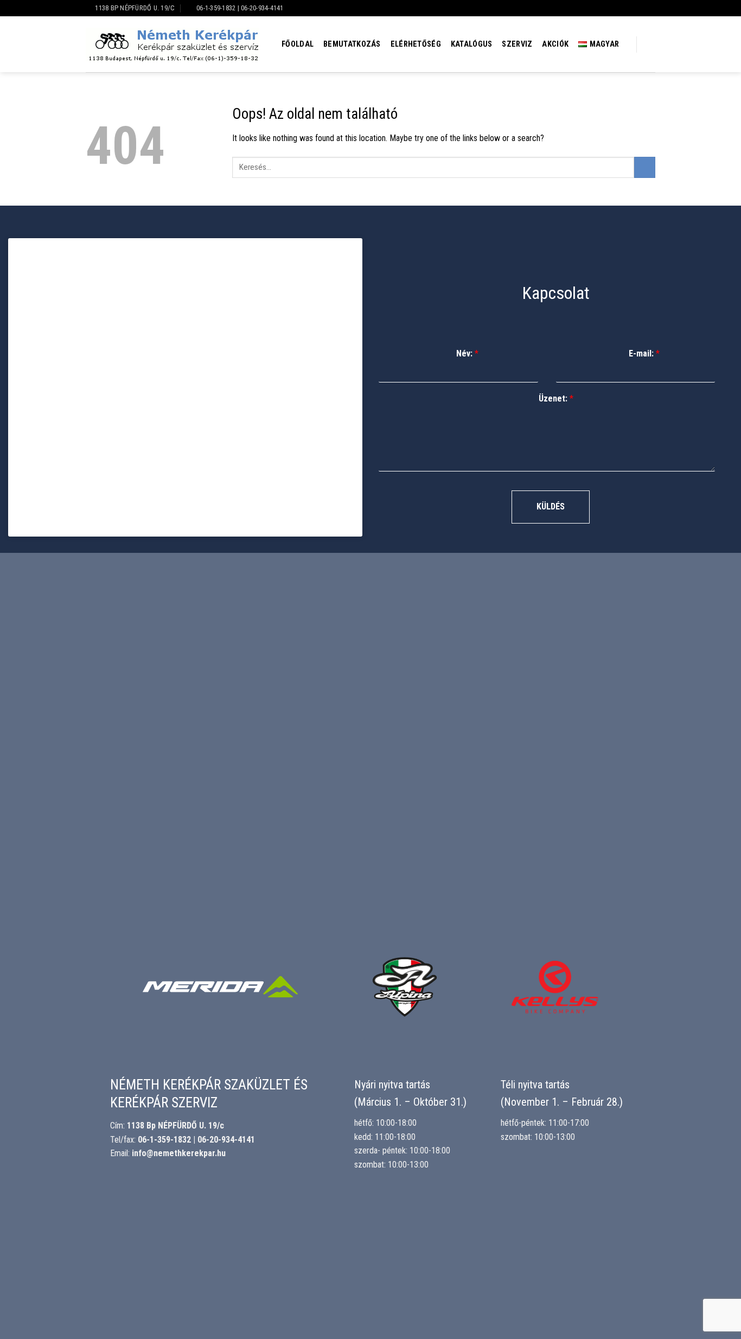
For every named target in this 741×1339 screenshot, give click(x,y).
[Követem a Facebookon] (650, 8)
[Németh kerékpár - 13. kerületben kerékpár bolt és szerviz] (172, 44)
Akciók (555, 44)
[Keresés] (650, 45)
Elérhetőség (416, 44)
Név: (467, 353)
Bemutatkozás (351, 44)
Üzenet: (556, 398)
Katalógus (472, 44)
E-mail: (644, 353)
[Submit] (644, 167)
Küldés (550, 506)
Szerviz (517, 44)
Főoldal (298, 44)
